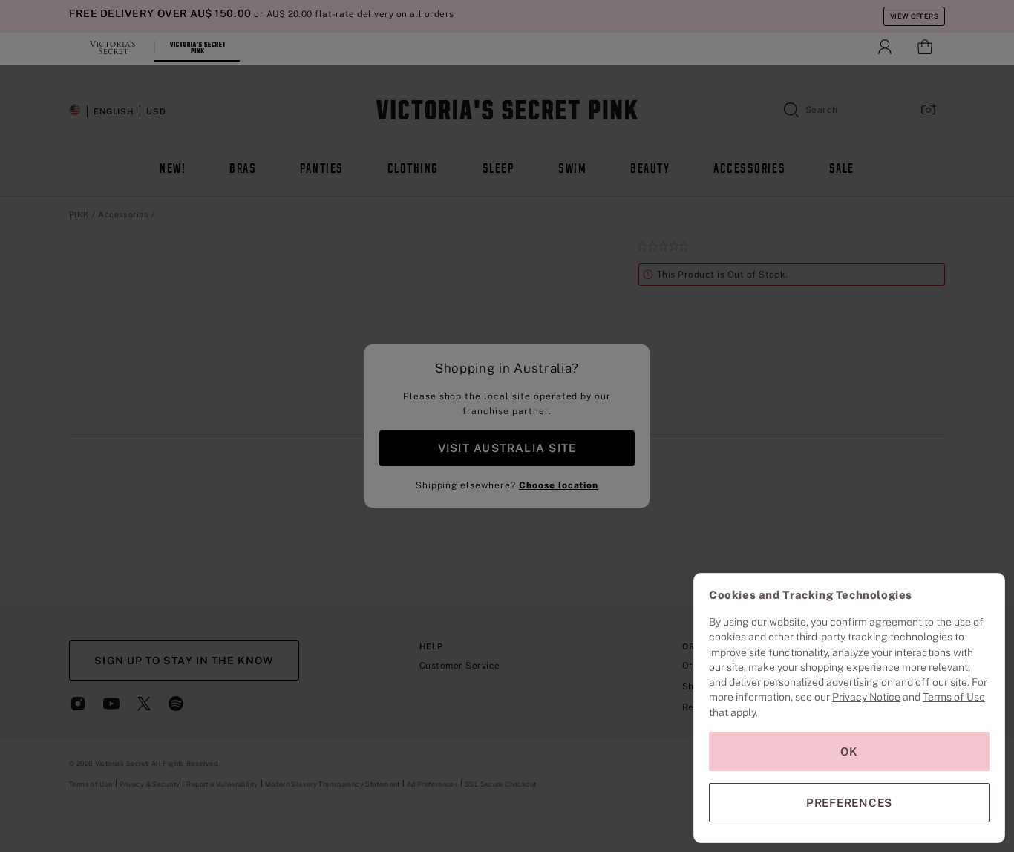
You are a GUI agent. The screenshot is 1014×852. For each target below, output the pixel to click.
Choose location (558, 485)
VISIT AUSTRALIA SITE (507, 448)
